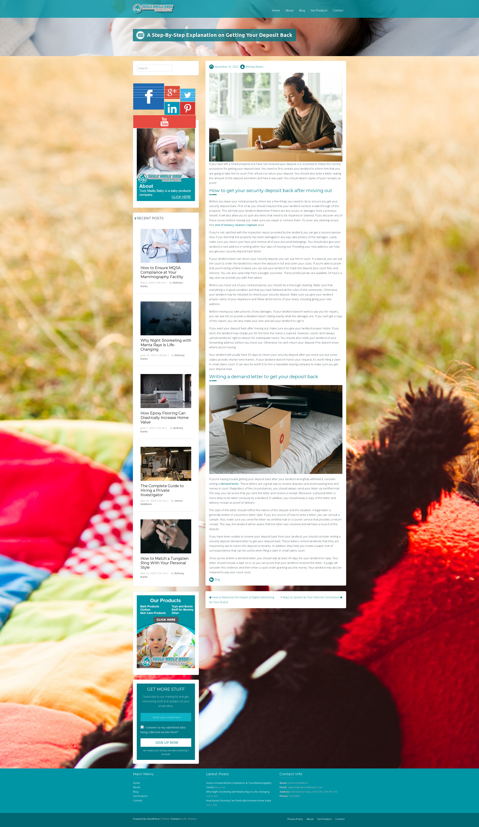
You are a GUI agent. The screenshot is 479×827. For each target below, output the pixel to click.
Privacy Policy (295, 819)
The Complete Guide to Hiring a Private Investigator (162, 490)
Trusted (174, 819)
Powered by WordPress (146, 819)
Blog (302, 10)
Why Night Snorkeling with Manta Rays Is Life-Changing (166, 345)
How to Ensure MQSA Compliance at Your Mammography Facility (162, 272)
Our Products (319, 10)
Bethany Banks (254, 66)
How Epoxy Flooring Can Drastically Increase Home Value (165, 417)
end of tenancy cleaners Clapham (236, 225)
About (290, 10)
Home (276, 10)
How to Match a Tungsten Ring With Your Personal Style (165, 563)
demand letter (229, 484)
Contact (338, 10)
